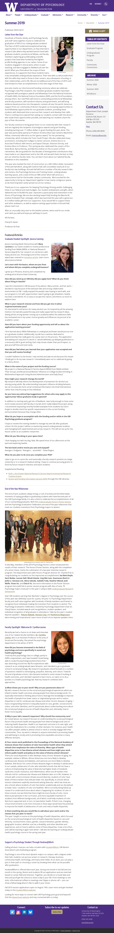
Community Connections (92, 66)
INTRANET (98, 4)
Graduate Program (95, 48)
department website (20, 897)
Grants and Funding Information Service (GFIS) (27, 479)
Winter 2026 (92, 84)
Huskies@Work (52, 847)
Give (104, 15)
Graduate (44, 15)
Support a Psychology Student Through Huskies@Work (29, 842)
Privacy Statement (66, 930)
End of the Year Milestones (16, 488)
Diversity (94, 15)
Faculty (90, 60)
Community (81, 15)
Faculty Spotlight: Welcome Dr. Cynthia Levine (25, 627)
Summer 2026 (93, 80)
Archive (91, 75)
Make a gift (99, 31)
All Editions (91, 93)
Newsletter (90, 23)
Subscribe (57, 912)
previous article (31, 257)
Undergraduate (30, 15)
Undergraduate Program (93, 54)
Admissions (57, 15)
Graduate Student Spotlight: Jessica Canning (24, 238)
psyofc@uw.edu (87, 922)
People (17, 15)
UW (91, 4)
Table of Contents (97, 39)
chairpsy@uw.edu (99, 135)
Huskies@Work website (26, 890)
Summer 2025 (93, 89)
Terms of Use (76, 930)
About (8, 15)
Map (88, 126)
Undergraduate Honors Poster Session (54, 502)
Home (80, 23)
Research (69, 15)
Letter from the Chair (14, 34)
